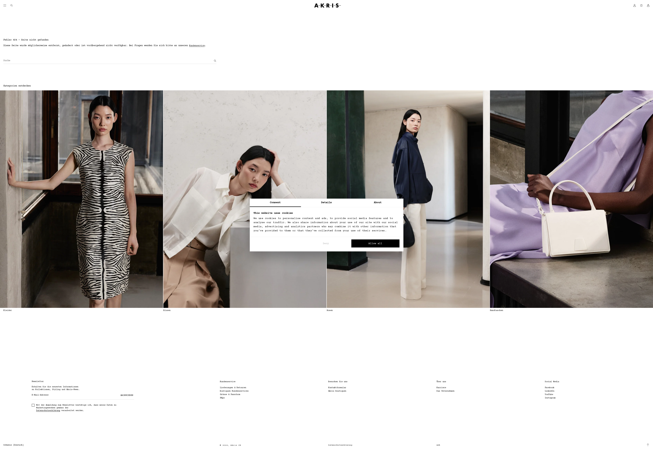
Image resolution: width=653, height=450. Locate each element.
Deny (326, 243)
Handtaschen (496, 310)
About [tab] (378, 202)
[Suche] (215, 60)
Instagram (550, 398)
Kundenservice (197, 46)
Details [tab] (326, 202)
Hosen (330, 310)
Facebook (549, 388)
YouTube (549, 394)
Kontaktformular (337, 388)
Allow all (375, 243)
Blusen (167, 310)
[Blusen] (244, 199)
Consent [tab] (275, 202)
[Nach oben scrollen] (647, 444)
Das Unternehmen (445, 391)
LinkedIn (549, 391)
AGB (438, 445)
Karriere (441, 388)
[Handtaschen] (571, 199)
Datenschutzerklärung (48, 411)
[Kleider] (81, 199)
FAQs (222, 398)
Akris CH (235, 445)
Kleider (7, 310)
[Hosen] (408, 199)
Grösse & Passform (230, 394)
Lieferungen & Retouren (233, 388)
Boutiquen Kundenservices (234, 391)
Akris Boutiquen (337, 391)
